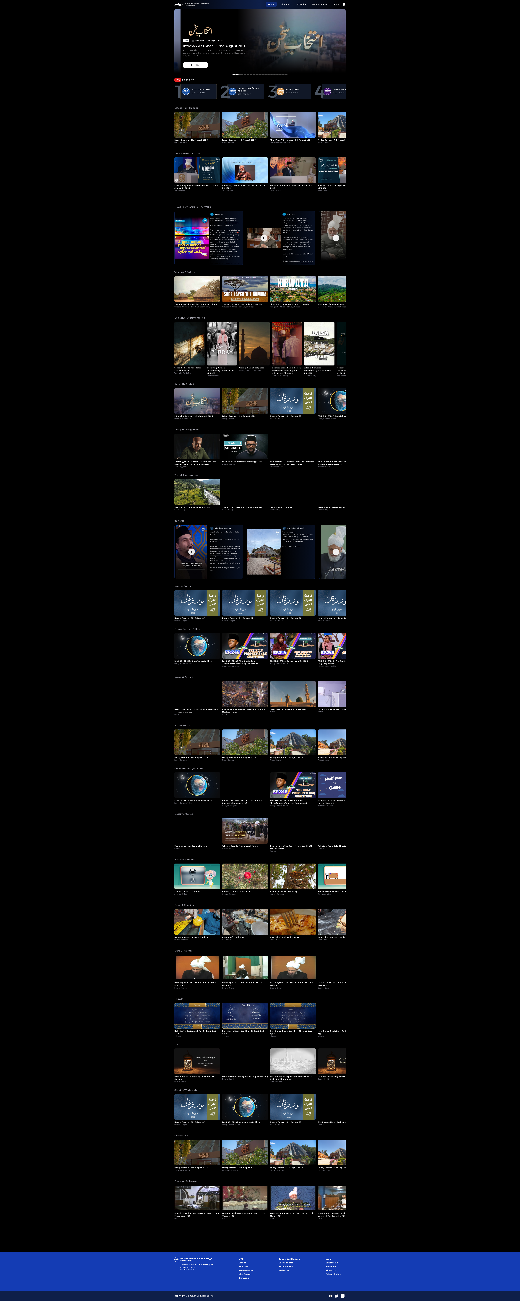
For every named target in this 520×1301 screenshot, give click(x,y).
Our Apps (244, 1278)
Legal (329, 1259)
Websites (284, 1270)
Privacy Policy (333, 1274)
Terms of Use (286, 1266)
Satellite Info (286, 1263)
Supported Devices (289, 1259)
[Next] (340, 42)
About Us (331, 1270)
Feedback (331, 1266)
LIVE (241, 1259)
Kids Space (245, 1274)
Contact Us (332, 1263)
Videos (242, 1263)
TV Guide (243, 1266)
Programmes (246, 1270)
